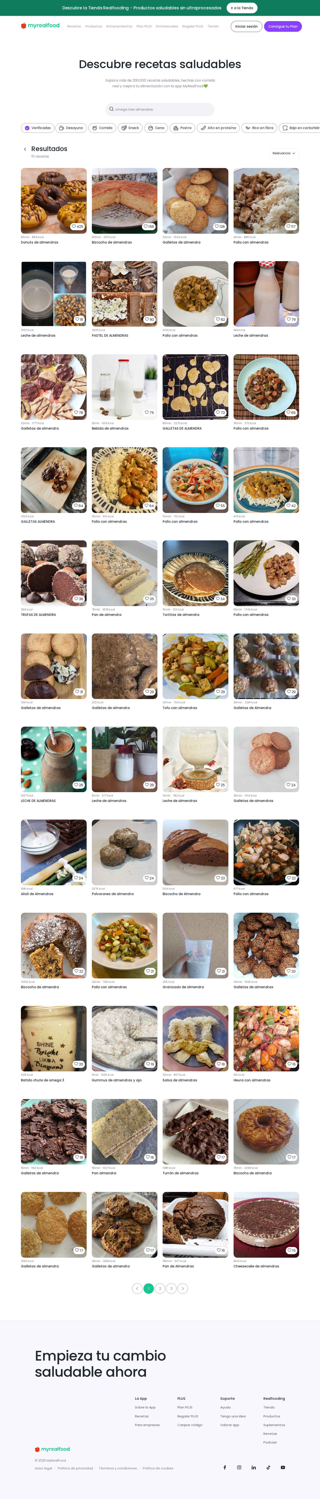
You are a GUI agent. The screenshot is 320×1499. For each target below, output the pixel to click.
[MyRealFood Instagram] (239, 1468)
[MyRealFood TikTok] (268, 1468)
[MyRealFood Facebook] (225, 1468)
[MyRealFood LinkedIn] (254, 1468)
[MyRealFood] (40, 26)
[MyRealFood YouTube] (283, 1468)
